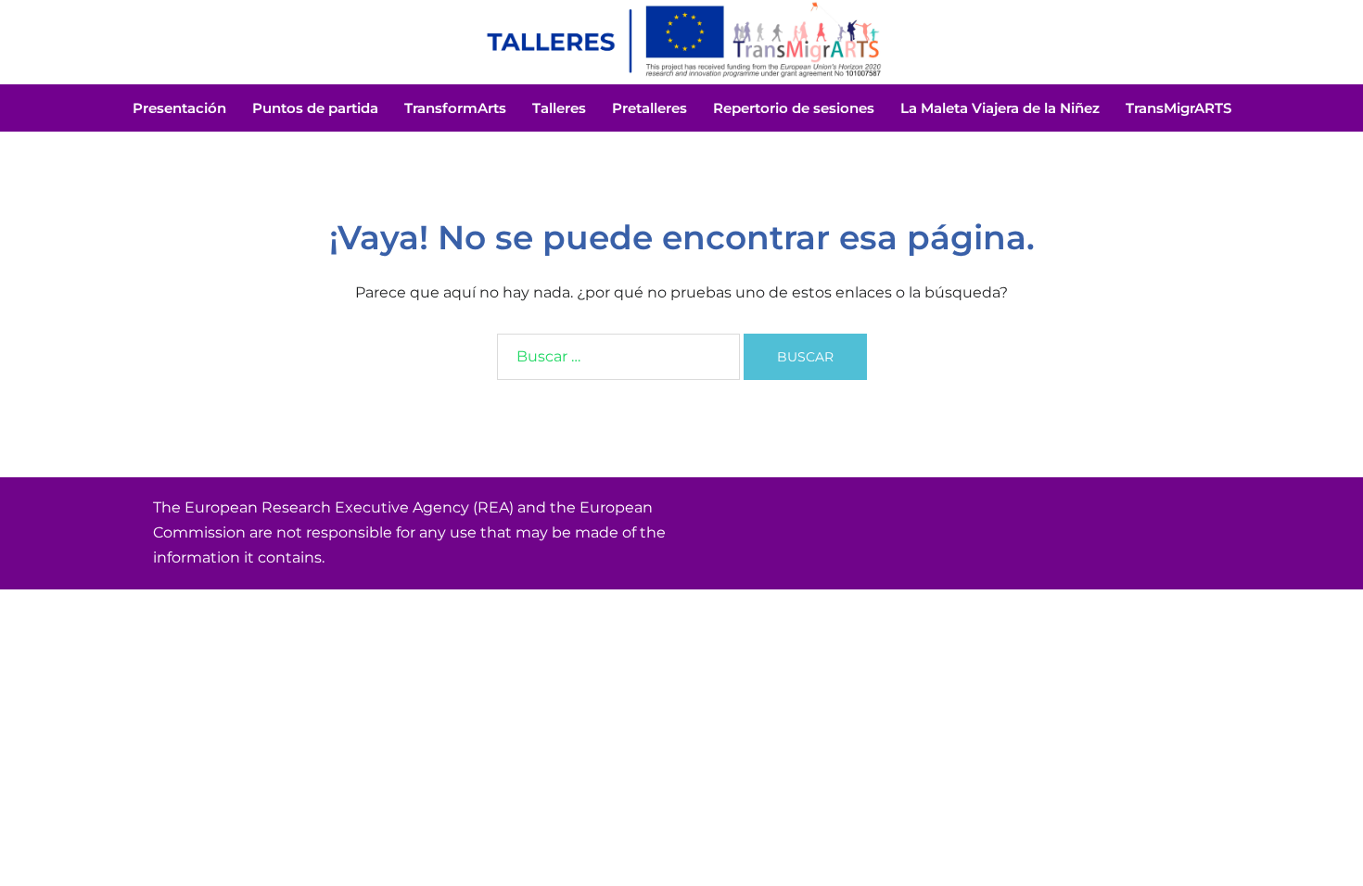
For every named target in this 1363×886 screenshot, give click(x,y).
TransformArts (455, 108)
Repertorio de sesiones (793, 108)
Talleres (559, 108)
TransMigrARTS (1178, 108)
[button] (44, 41)
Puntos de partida (315, 108)
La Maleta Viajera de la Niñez (1000, 108)
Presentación (179, 108)
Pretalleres (649, 108)
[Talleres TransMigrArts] (681, 40)
